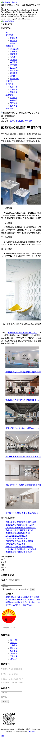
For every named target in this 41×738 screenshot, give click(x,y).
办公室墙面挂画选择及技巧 (16, 536)
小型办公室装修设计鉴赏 (15, 544)
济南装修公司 (16, 600)
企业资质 (13, 38)
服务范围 (9, 84)
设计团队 (9, 81)
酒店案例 (13, 54)
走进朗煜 (9, 35)
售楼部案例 (14, 79)
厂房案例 (13, 51)
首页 (7, 32)
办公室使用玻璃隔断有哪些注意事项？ (20, 528)
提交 (32, 589)
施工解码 (13, 103)
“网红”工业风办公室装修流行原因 (19, 547)
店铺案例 (13, 60)
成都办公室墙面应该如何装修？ (18, 533)
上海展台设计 (16, 605)
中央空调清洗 (16, 602)
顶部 (3, 736)
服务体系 (13, 87)
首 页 (13, 640)
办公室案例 (14, 49)
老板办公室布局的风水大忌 (16, 538)
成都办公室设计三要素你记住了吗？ (22, 333)
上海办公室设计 (29, 600)
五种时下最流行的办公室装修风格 (19, 541)
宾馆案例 (13, 73)
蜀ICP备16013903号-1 (20, 731)
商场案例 (13, 57)
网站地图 (31, 731)
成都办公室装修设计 (25, 597)
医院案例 (13, 68)
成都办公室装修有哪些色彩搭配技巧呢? (21, 522)
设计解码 (13, 98)
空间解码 (13, 100)
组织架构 (13, 41)
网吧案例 (13, 76)
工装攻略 (9, 95)
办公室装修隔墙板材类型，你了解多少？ (21, 549)
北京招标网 (27, 605)
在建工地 (13, 43)
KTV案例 (14, 65)
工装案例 (9, 46)
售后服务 (13, 92)
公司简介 (13, 643)
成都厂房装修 (10, 597)
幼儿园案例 (14, 70)
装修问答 (13, 106)
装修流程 (13, 89)
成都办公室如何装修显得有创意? (18, 552)
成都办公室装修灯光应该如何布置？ (20, 525)
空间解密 (28, 121)
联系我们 (9, 109)
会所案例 (13, 62)
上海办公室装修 (29, 602)
